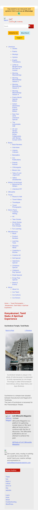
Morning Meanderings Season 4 (16, 92)
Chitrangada (16, 167)
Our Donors (16, 298)
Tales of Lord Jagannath (16, 174)
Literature (11, 47)
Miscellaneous (13, 231)
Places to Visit (17, 196)
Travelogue (16, 202)
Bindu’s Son (16, 170)
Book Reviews (17, 144)
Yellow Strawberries (16, 178)
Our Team (15, 292)
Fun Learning (16, 229)
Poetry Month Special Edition (17, 99)
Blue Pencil (25, 33)
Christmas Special (15, 266)
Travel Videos (17, 199)
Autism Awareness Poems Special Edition (16, 107)
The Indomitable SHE (16, 124)
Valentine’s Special (16, 262)
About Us (15, 289)
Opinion (15, 57)
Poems (14, 51)
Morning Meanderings (16, 74)
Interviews (15, 147)
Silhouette (11, 192)
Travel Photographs (16, 206)
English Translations (16, 61)
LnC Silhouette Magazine (21, 416)
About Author (11, 470)
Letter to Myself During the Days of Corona (17, 67)
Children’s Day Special (16, 271)
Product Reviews (15, 237)
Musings (15, 54)
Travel (10, 195)
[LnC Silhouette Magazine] (9, 420)
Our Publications (16, 159)
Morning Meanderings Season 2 (16, 79)
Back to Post (10, 330)
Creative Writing (15, 212)
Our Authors (16, 295)
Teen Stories (16, 219)
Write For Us (13, 33)
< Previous (28, 330)
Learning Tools (15, 242)
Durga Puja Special (16, 279)
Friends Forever (15, 163)
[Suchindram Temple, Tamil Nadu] (19, 370)
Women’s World (15, 246)
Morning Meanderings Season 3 (16, 86)
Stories (14, 48)
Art (13, 216)
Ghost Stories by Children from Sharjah (17, 224)
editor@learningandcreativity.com (19, 463)
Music (14, 233)
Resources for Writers (17, 185)
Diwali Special (17, 275)
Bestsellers (16, 155)
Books (10, 143)
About (10, 287)
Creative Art (16, 255)
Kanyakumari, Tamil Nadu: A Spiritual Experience (16, 306)
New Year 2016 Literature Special (15, 116)
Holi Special (16, 258)
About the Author (13, 412)
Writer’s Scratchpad (15, 182)
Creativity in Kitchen (16, 251)
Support (19, 38)
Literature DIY (17, 189)
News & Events (15, 283)
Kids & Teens (12, 210)
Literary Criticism (15, 151)
